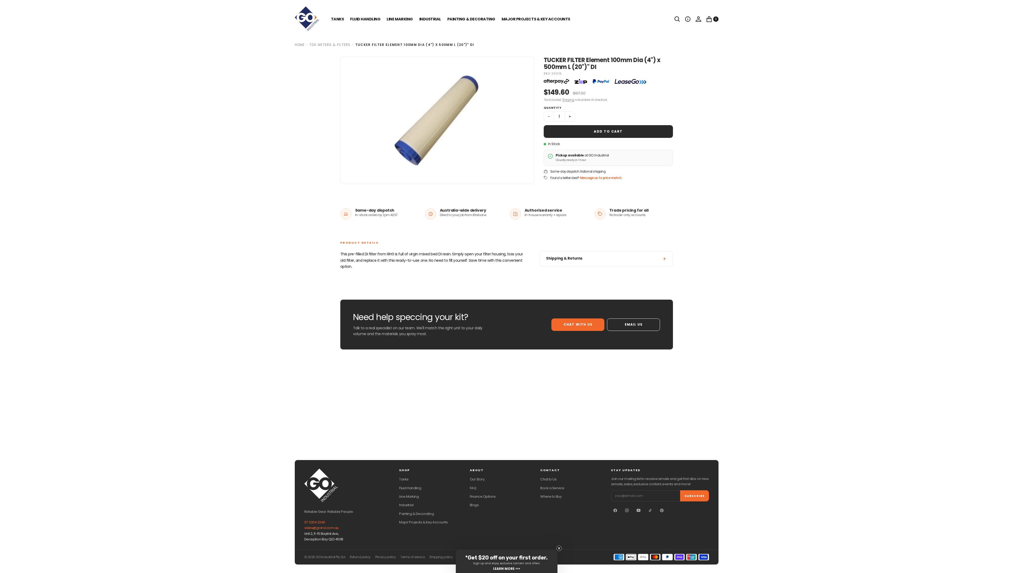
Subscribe (694, 496)
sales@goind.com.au (321, 528)
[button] (687, 19)
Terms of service (412, 557)
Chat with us (578, 324)
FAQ (473, 488)
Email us (634, 324)
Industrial (430, 19)
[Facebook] (615, 510)
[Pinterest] (662, 510)
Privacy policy (385, 557)
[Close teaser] (559, 548)
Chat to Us (548, 479)
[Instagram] (627, 510)
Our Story (477, 479)
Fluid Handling (365, 19)
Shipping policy (441, 557)
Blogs (474, 505)
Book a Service (552, 488)
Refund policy (360, 557)
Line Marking (400, 19)
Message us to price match (600, 178)
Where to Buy (550, 496)
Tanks (404, 479)
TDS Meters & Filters (330, 44)
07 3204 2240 (314, 522)
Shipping (568, 100)
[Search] (677, 19)
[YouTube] (638, 510)
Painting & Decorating (471, 19)
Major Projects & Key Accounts (423, 522)
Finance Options (483, 496)
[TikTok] (650, 510)
